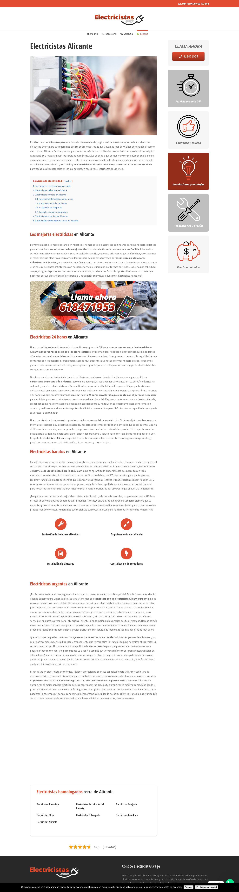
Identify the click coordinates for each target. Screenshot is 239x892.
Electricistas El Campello (88, 815)
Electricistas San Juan (126, 804)
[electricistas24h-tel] (93, 283)
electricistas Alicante (54, 438)
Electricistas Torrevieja (48, 804)
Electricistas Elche (45, 815)
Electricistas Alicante (47, 822)
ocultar (68, 181)
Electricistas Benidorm (127, 815)
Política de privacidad (206, 887)
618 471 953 (202, 3)
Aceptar (188, 887)
